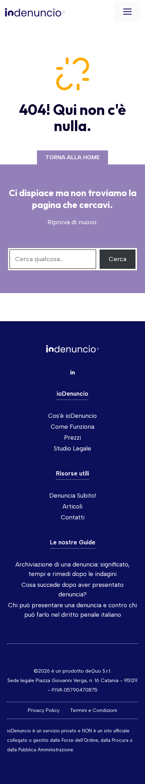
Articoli (72, 506)
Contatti (72, 517)
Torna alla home (72, 157)
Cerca (117, 259)
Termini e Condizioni (93, 710)
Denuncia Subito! (72, 495)
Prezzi (72, 437)
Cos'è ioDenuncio (72, 415)
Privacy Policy (43, 710)
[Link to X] (72, 372)
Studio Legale (72, 448)
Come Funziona (72, 426)
